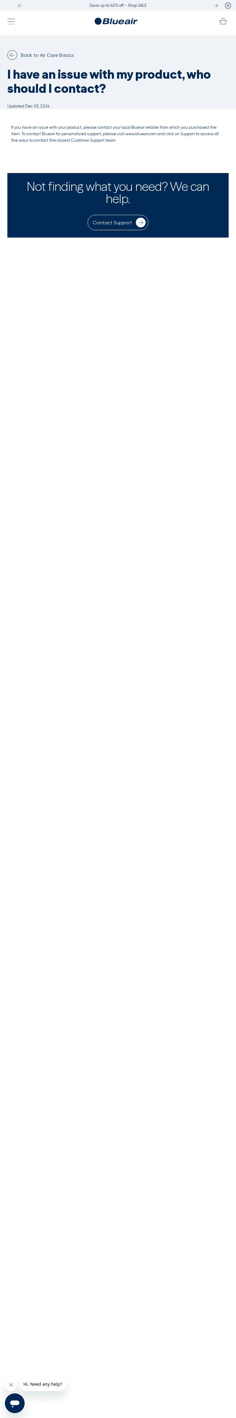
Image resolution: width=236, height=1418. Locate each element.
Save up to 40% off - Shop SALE (118, 5)
